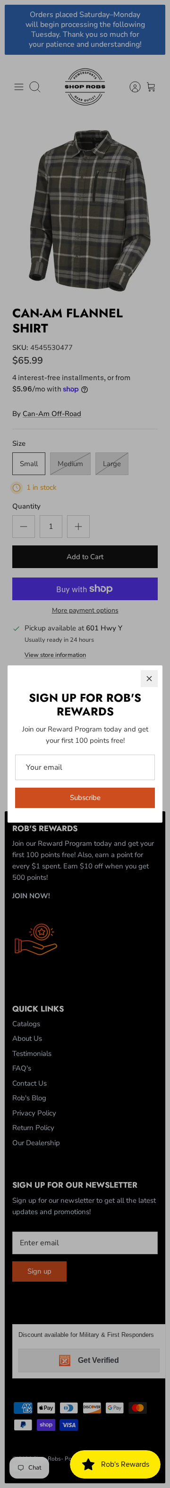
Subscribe (85, 797)
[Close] (149, 678)
